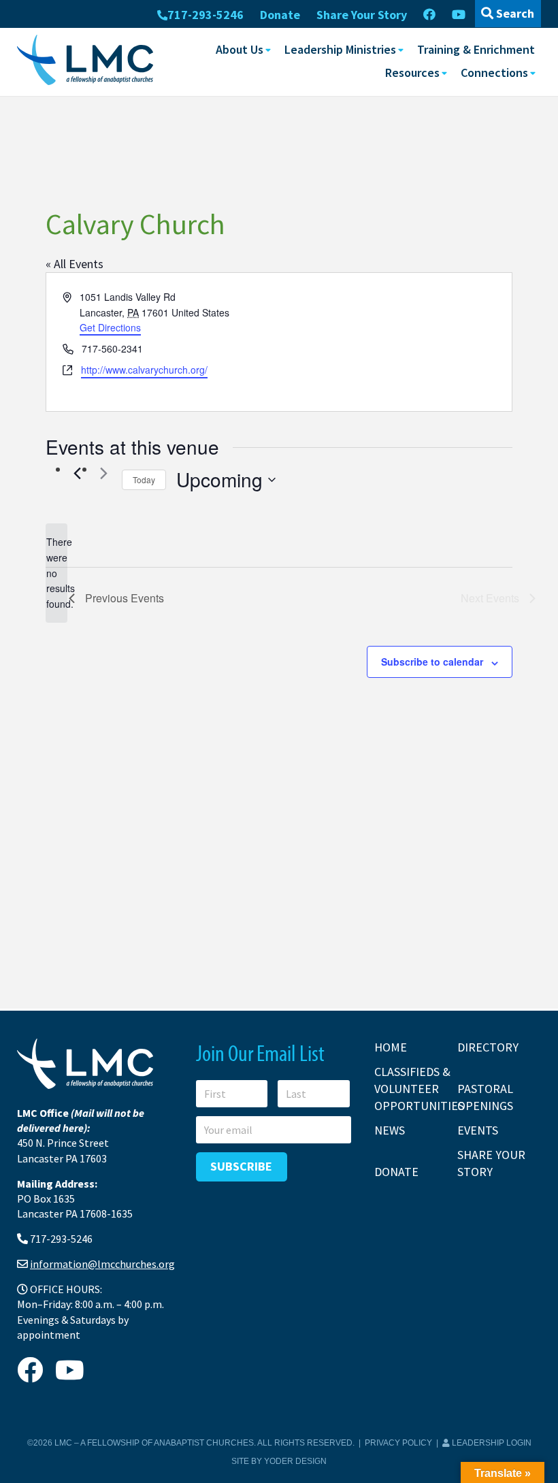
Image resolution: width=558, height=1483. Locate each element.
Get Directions (110, 327)
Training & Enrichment (476, 49)
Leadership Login (490, 1443)
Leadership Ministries (340, 49)
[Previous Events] (77, 474)
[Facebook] (429, 15)
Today (144, 479)
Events (477, 1130)
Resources (412, 72)
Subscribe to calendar (432, 661)
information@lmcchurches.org (102, 1264)
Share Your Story (361, 14)
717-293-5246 (205, 14)
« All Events (74, 264)
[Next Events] (103, 474)
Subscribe (241, 1166)
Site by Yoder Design (279, 1461)
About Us (239, 49)
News (389, 1130)
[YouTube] (458, 15)
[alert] (56, 572)
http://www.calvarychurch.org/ (144, 369)
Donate (280, 14)
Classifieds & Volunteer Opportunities (419, 1088)
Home (390, 1047)
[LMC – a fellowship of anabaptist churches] (85, 61)
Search (513, 13)
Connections (494, 72)
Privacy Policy (398, 1443)
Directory (488, 1047)
